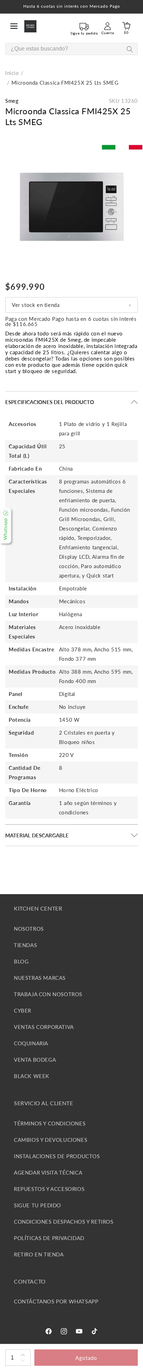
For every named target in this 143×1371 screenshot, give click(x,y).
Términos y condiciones (49, 1123)
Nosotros (29, 928)
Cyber (22, 1010)
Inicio (12, 73)
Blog (21, 961)
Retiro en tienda (39, 1254)
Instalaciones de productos (57, 1156)
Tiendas (25, 945)
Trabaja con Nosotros (48, 994)
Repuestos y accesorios (49, 1189)
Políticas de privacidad (49, 1238)
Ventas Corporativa (44, 1027)
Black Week (31, 1076)
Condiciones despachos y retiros (63, 1221)
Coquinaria (31, 1043)
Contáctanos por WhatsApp (56, 1301)
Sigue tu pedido (37, 1205)
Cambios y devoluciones (50, 1140)
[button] (14, 26)
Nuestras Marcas (40, 978)
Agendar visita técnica (48, 1172)
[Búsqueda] (129, 49)
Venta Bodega (35, 1059)
